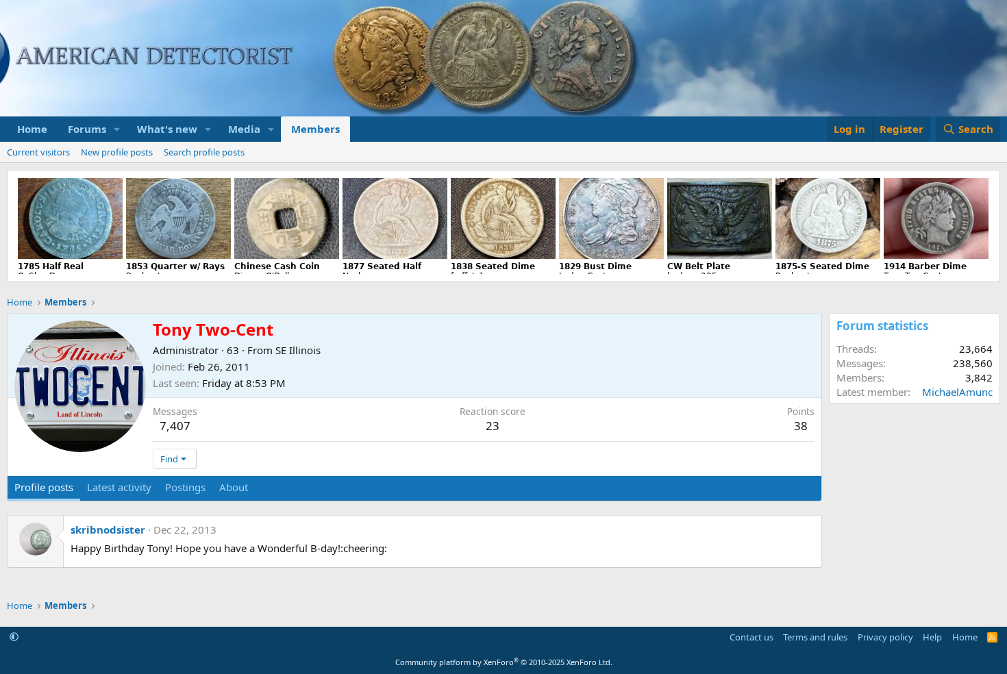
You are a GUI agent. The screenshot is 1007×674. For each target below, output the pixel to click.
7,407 (175, 426)
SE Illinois (298, 350)
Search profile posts (204, 152)
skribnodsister (108, 529)
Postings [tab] (185, 487)
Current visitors (38, 152)
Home (32, 129)
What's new (167, 129)
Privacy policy (885, 637)
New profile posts (117, 152)
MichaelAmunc (957, 392)
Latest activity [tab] (119, 487)
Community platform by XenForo (503, 662)
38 (801, 426)
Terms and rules (815, 637)
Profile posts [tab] (43, 487)
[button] (117, 129)
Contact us (751, 637)
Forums (87, 129)
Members (315, 129)
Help (932, 637)
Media (244, 129)
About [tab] (233, 487)
